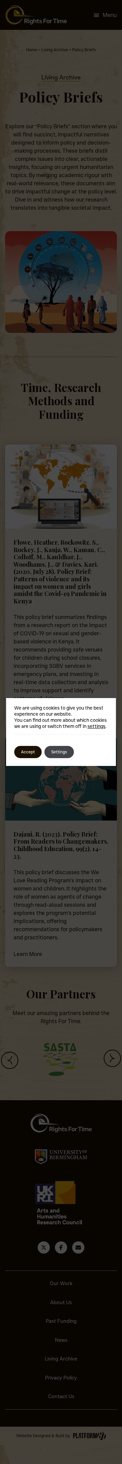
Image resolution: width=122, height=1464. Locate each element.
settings (96, 726)
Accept (28, 751)
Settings (59, 751)
